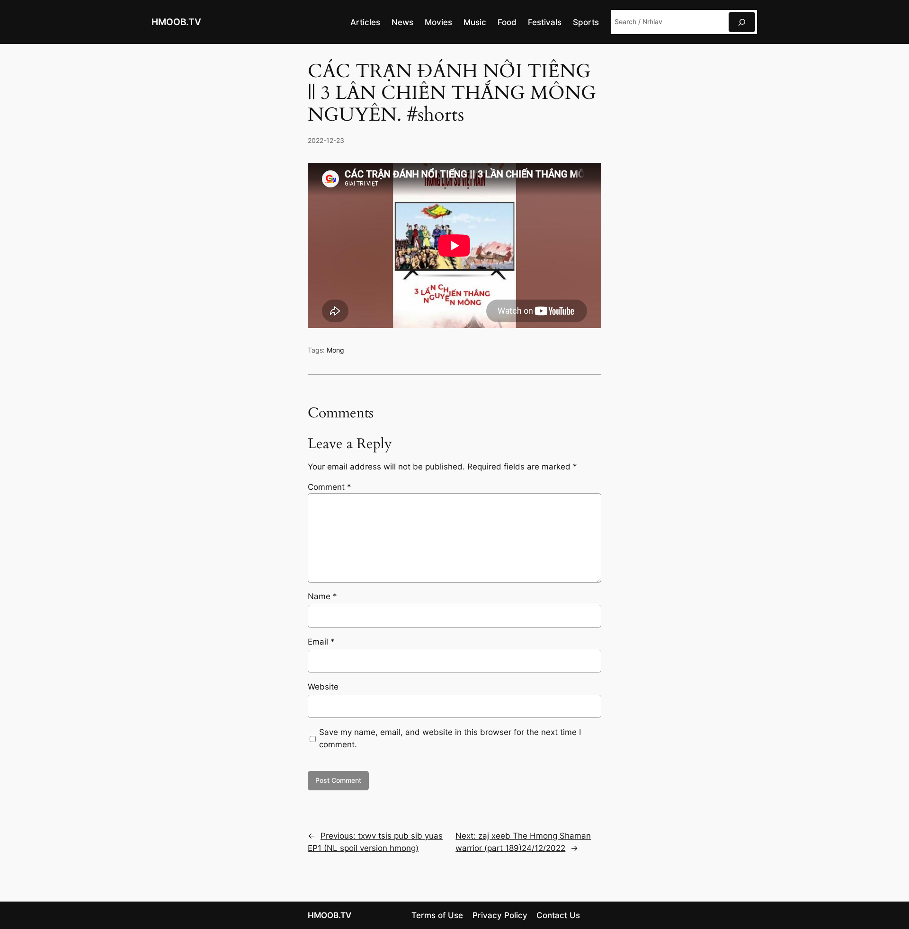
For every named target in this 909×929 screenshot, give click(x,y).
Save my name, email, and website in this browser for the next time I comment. (450, 738)
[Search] (742, 22)
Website (323, 686)
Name (322, 596)
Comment (329, 487)
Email (321, 641)
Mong (335, 350)
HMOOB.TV (176, 21)
